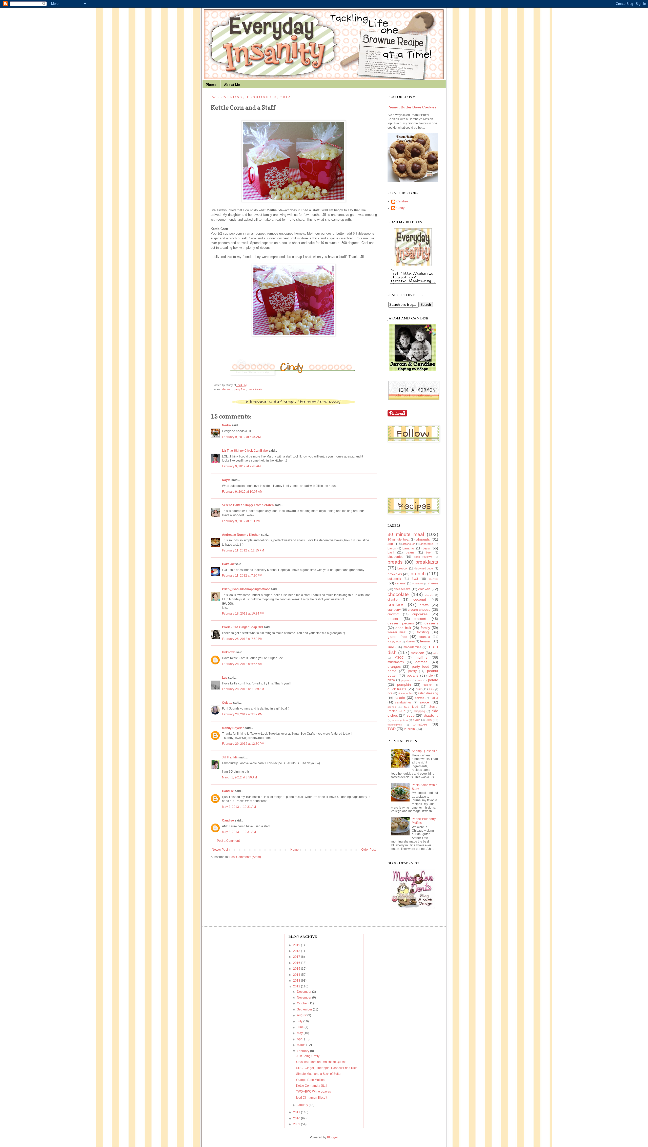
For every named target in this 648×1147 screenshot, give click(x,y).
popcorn (406, 680)
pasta (392, 671)
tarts (429, 720)
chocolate (398, 594)
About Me (232, 84)
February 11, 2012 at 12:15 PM (243, 550)
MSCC (399, 657)
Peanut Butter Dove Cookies (412, 107)
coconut (419, 599)
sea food (411, 707)
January (303, 1105)
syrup (416, 719)
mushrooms (396, 662)
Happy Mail (394, 641)
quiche (427, 684)
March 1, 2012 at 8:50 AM (239, 777)
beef (428, 552)
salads (400, 698)
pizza (391, 680)
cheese (433, 583)
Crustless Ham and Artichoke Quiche (321, 1062)
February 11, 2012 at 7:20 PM (242, 575)
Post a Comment (228, 841)
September (305, 1009)
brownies (395, 574)
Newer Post (220, 849)
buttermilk (394, 579)
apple (391, 544)
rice (390, 693)
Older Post (368, 849)
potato (433, 680)
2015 (297, 968)
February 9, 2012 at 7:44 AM (241, 466)
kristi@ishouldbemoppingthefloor (246, 589)
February (303, 1051)
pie (431, 675)
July (300, 1021)
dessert (393, 619)
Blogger (332, 1137)
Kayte (226, 480)
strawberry (431, 715)
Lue (224, 677)
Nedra (226, 425)
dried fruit (403, 628)
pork (419, 680)
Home (211, 84)
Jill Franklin (230, 757)
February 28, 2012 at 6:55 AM (242, 664)
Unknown (228, 652)
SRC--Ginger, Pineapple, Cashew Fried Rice (326, 1068)
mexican (417, 653)
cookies (396, 604)
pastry (412, 671)
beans (410, 552)
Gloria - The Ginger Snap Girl (242, 627)
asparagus (427, 543)
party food (240, 389)
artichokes (408, 543)
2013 (297, 980)
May (300, 1033)
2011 (297, 1112)
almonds (423, 539)
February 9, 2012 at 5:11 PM (241, 521)
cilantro (393, 599)
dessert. (227, 389)
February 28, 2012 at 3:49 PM (242, 714)
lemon (425, 641)
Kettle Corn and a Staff (311, 1085)
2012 (297, 986)
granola (424, 637)
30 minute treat (399, 539)
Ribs (431, 689)
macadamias (412, 647)
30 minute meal (406, 534)
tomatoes (420, 724)
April (300, 1039)
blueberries (395, 557)
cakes (433, 579)
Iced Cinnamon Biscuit (311, 1097)
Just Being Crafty (307, 1056)
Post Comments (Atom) (245, 857)
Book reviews (423, 556)
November (304, 997)
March (301, 1045)
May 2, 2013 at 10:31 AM (239, 807)
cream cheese (419, 609)
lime (391, 647)
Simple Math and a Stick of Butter (318, 1074)
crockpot (393, 614)
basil (391, 552)
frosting (423, 632)
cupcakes (420, 614)
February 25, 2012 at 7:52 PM (242, 639)
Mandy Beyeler (233, 728)
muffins (421, 657)
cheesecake (402, 589)
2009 (297, 1124)
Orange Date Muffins (310, 1080)
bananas (408, 548)
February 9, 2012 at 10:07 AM (242, 491)
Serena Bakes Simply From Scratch (248, 505)
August (302, 1015)
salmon (419, 697)
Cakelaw (228, 564)
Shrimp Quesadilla (424, 751)
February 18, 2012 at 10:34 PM (243, 613)
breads (395, 562)
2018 (297, 951)
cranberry (394, 609)
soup (411, 715)
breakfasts (426, 562)
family (425, 628)
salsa (434, 698)
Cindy (400, 208)
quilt (418, 689)
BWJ (415, 579)
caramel (400, 583)
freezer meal (397, 632)
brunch (418, 573)
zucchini (410, 729)
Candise (228, 791)
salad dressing (428, 693)
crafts (424, 605)
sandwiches (403, 702)
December (304, 991)
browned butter (424, 568)
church (429, 595)
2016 (297, 963)
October (303, 1003)
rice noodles (405, 693)
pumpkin (404, 684)
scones (392, 706)
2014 (297, 975)
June (301, 1027)
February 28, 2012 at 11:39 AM (243, 689)
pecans (412, 675)
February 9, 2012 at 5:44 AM (241, 437)
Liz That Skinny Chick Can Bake (245, 450)
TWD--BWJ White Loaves (313, 1091)
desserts (431, 623)
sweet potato (400, 720)
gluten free (397, 637)
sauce (424, 702)
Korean (410, 641)
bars (426, 548)
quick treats (255, 389)
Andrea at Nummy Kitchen (241, 535)
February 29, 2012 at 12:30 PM (243, 743)
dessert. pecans (401, 623)
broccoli (402, 568)
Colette (227, 702)
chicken (424, 589)
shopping (419, 711)
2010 (297, 1118)
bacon (392, 548)
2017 (297, 957)
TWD (392, 729)
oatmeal (421, 662)
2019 (297, 945)
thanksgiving (395, 724)
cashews (418, 583)
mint (435, 653)
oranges (394, 666)
